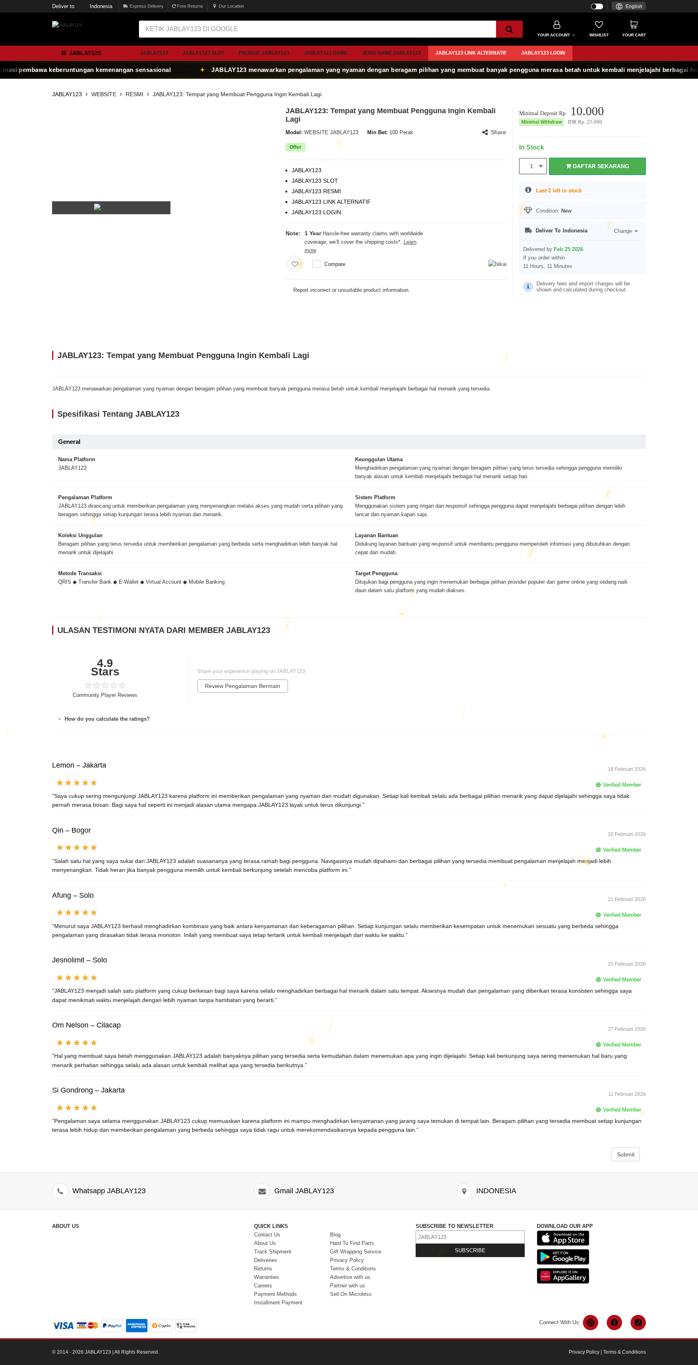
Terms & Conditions (353, 1269)
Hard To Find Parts (352, 1243)
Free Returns (189, 6)
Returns (263, 1269)
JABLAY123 (154, 53)
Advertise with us (350, 1277)
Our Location (231, 6)
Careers (263, 1286)
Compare (334, 264)
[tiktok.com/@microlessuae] (638, 1322)
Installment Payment (278, 1303)
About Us (265, 1243)
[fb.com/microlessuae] (614, 1322)
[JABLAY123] (67, 24)
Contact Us (267, 1235)
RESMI (134, 94)
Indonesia (82, 6)
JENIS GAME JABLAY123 (391, 53)
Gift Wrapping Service (355, 1252)
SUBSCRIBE (470, 1250)
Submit (626, 1154)
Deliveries (265, 1260)
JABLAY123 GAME (325, 53)
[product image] (111, 208)
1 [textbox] (531, 166)
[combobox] (629, 6)
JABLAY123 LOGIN (543, 53)
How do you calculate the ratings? (106, 719)
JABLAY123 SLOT (203, 53)
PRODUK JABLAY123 (264, 53)
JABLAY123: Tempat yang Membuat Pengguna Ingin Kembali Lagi (237, 94)
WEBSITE (103, 94)
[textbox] (628, 6)
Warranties (266, 1277)
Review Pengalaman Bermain (242, 686)
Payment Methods (275, 1294)
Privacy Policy (347, 1260)
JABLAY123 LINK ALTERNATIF (471, 53)
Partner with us (347, 1286)
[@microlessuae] (590, 1322)
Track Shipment (272, 1252)
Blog (335, 1235)
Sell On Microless (351, 1294)
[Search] (509, 29)
